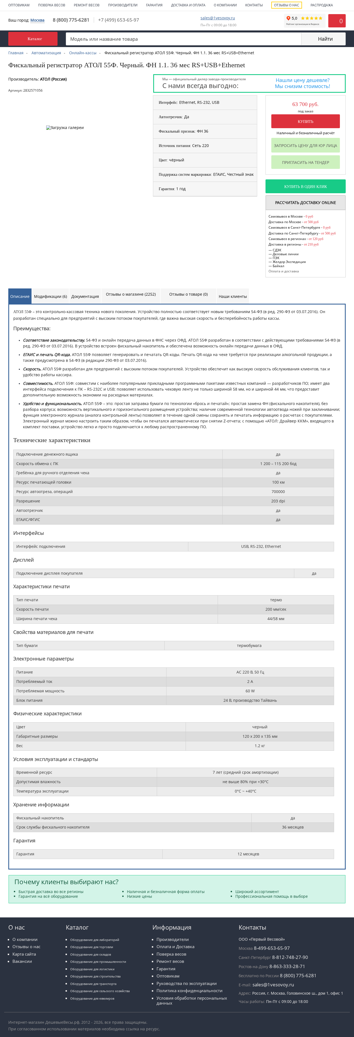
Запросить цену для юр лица (305, 145)
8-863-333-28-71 (287, 966)
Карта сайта (24, 954)
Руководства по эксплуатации (187, 983)
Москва (37, 20)
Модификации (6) (50, 296)
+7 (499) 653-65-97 (118, 20)
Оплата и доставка (284, 271)
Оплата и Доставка (175, 947)
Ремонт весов (87, 5)
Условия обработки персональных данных (192, 1000)
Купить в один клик (305, 187)
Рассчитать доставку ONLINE (305, 202)
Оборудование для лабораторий (94, 940)
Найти (325, 38)
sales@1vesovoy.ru (218, 17)
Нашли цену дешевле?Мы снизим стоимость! (302, 83)
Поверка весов (51, 5)
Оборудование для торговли (91, 947)
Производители (122, 5)
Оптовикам (19, 5)
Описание (20, 296)
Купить (305, 122)
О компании (225, 5)
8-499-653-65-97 (272, 948)
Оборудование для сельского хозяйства (100, 991)
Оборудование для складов (90, 954)
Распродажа (322, 5)
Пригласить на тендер (305, 162)
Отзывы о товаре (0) (188, 294)
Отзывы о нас (286, 5)
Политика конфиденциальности (190, 991)
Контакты (254, 5)
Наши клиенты (233, 296)
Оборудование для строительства (95, 976)
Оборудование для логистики (92, 969)
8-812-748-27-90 (290, 957)
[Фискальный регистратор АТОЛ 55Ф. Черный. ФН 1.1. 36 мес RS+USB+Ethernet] (75, 99)
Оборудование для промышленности (98, 961)
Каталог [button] (35, 38)
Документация (85, 296)
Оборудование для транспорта (93, 984)
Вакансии (22, 961)
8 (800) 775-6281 (71, 20)
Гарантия (154, 5)
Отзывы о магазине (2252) (131, 294)
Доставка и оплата (188, 5)
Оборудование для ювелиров (92, 998)
